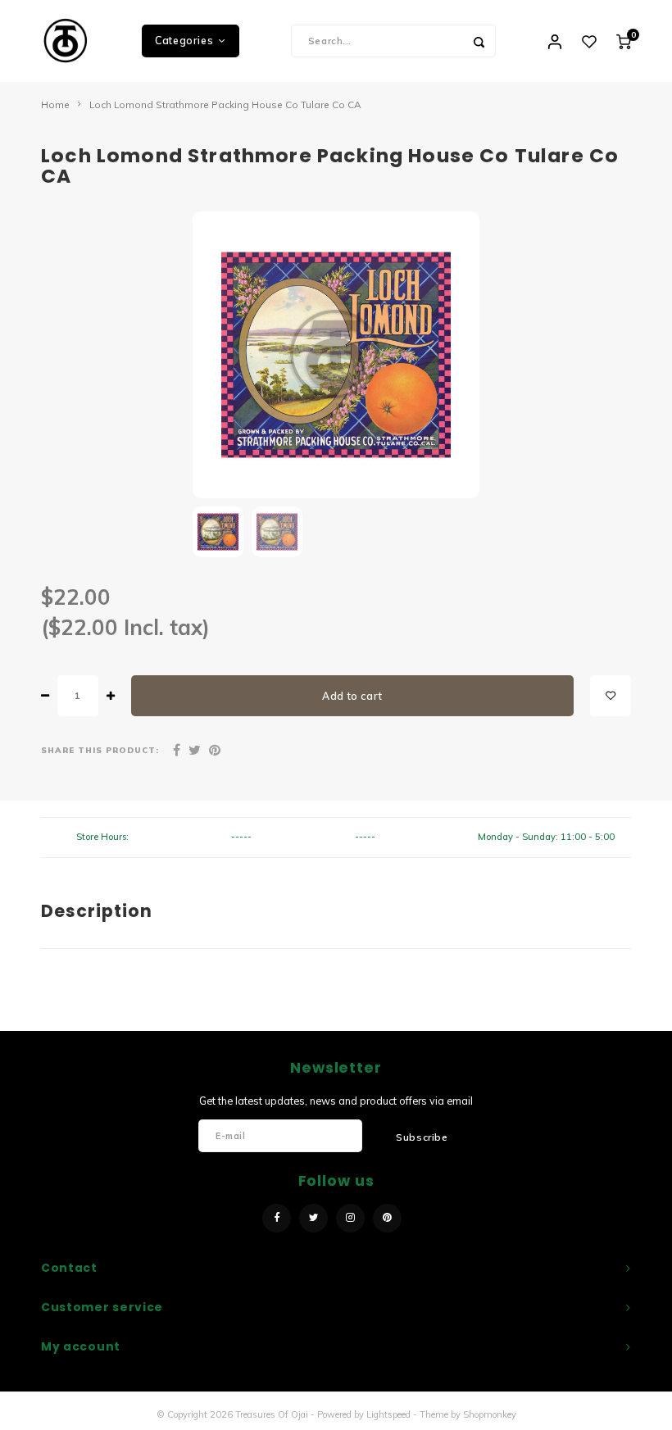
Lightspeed (388, 1414)
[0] (623, 41)
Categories (184, 40)
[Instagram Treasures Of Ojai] (350, 1218)
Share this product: (100, 750)
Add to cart (352, 696)
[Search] (479, 41)
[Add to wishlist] (610, 695)
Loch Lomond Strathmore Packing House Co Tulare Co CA (225, 104)
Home (55, 104)
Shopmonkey (489, 1414)
